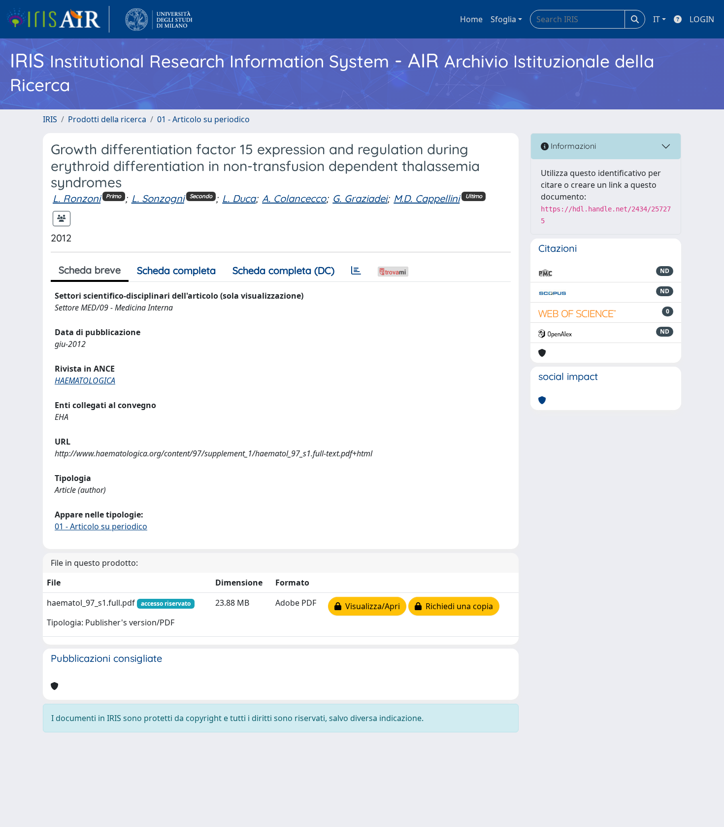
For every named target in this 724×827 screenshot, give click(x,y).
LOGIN (702, 19)
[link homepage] (57, 19)
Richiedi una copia (457, 606)
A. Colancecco (294, 198)
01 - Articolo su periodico (203, 119)
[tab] (356, 270)
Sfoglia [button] (503, 19)
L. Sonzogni (158, 198)
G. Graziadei (359, 198)
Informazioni (572, 146)
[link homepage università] (158, 19)
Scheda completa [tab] (176, 270)
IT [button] (656, 19)
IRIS (50, 119)
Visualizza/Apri (370, 606)
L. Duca (239, 198)
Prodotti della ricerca (107, 119)
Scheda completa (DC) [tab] (283, 270)
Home (471, 19)
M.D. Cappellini (427, 198)
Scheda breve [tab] (90, 270)
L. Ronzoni (76, 198)
